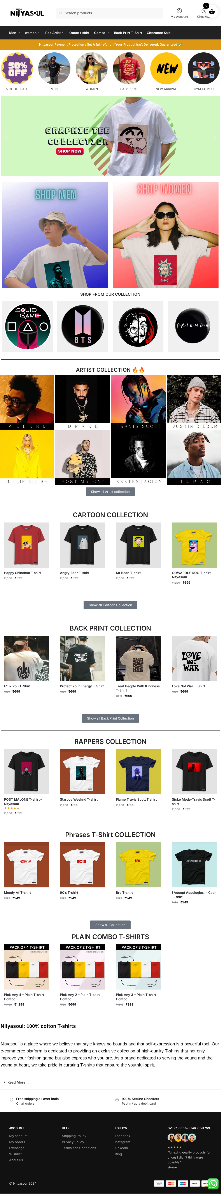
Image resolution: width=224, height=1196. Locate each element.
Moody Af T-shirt (17, 892)
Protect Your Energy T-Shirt (82, 686)
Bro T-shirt (124, 892)
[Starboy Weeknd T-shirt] (82, 771)
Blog (118, 1154)
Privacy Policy (73, 1142)
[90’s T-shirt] (82, 864)
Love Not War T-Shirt (188, 686)
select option (26, 1014)
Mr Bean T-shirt (128, 573)
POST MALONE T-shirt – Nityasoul (23, 801)
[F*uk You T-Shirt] (26, 658)
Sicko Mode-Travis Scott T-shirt (193, 801)
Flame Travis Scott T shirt (136, 799)
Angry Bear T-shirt (74, 573)
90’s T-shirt (69, 892)
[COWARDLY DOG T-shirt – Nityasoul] (194, 545)
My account (18, 1136)
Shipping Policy (74, 1136)
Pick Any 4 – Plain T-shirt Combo (24, 997)
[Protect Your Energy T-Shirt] (82, 658)
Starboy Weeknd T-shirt (79, 799)
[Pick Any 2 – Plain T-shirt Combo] (82, 967)
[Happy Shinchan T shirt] (26, 545)
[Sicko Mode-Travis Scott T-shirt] (194, 771)
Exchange (16, 1148)
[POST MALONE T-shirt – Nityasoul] (26, 771)
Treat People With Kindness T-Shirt (138, 688)
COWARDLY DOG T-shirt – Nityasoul (192, 575)
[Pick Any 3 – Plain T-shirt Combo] (138, 967)
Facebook (122, 1136)
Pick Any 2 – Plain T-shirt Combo (80, 997)
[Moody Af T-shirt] (26, 864)
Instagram (122, 1142)
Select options (26, 587)
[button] (5, 136)
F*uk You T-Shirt (17, 686)
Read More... (18, 1082)
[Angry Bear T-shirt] (82, 545)
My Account (179, 16)
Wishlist (15, 1154)
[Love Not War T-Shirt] (194, 658)
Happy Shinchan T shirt (22, 573)
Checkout (204, 16)
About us (16, 1160)
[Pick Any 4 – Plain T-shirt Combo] (26, 967)
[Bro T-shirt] (138, 864)
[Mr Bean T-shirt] (138, 545)
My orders (17, 1142)
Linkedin (121, 1148)
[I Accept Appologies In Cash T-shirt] (194, 864)
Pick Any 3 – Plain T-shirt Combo (136, 997)
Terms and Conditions (79, 1148)
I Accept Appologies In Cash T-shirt (194, 894)
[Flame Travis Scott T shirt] (138, 771)
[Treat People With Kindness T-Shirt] (138, 658)
